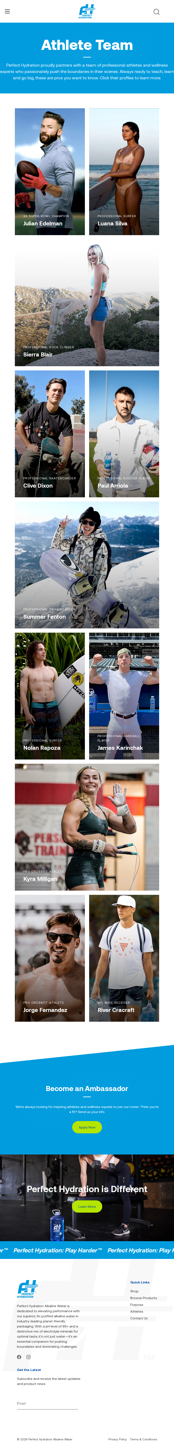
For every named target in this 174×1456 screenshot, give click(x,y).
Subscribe (71, 1404)
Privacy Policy (117, 1439)
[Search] (156, 12)
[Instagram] (28, 1357)
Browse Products (143, 1298)
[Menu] (7, 11)
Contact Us (139, 1318)
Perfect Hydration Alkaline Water (50, 1439)
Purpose (136, 1304)
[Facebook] (19, 1357)
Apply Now (87, 1127)
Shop (134, 1291)
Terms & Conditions (143, 1439)
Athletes (136, 1311)
